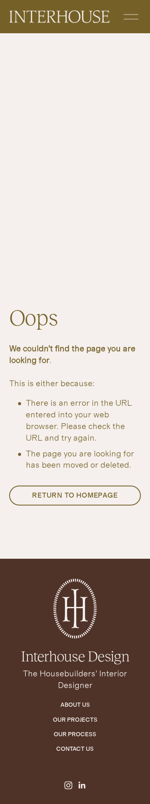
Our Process (75, 734)
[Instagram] (68, 785)
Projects (82, 720)
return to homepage (75, 495)
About (70, 705)
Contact (70, 749)
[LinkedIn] (82, 785)
